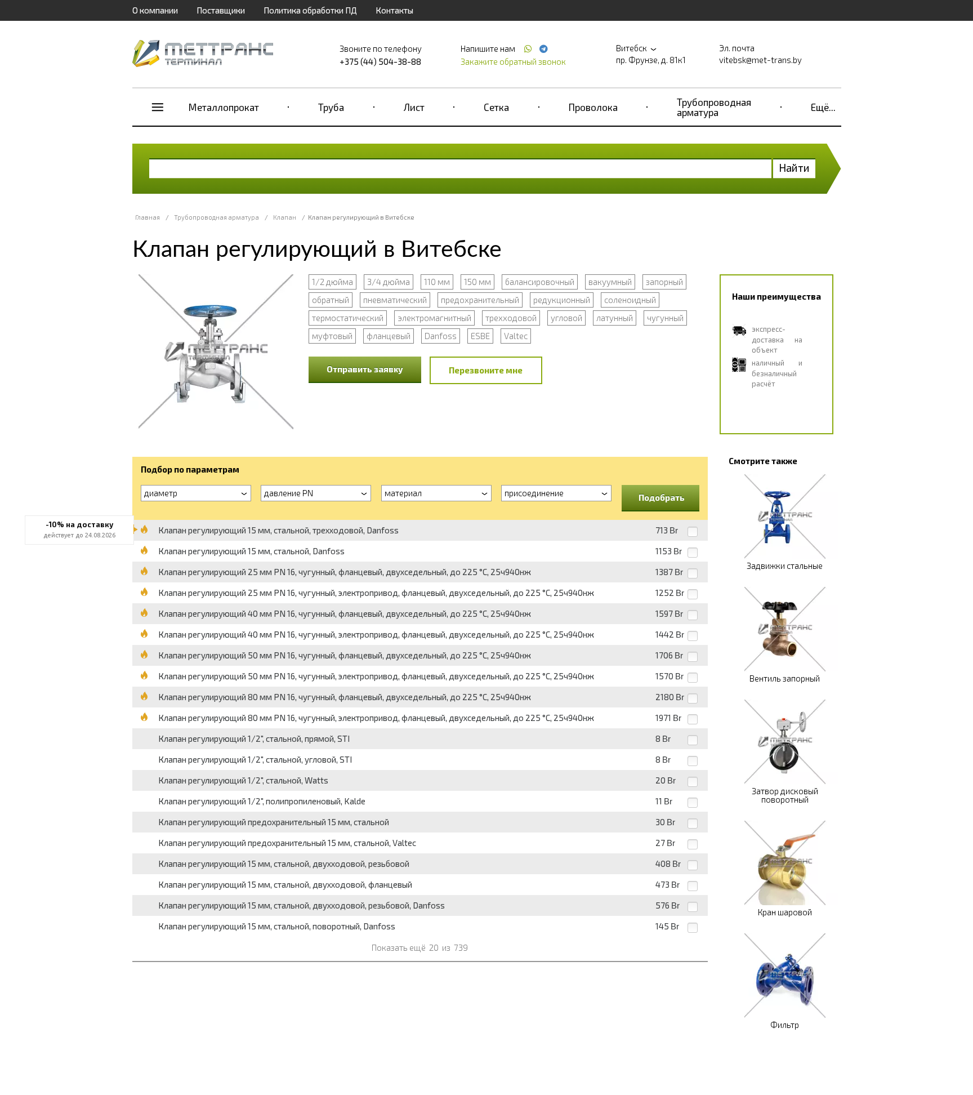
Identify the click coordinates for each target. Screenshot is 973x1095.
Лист (414, 107)
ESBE (480, 336)
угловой (566, 318)
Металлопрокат (224, 107)
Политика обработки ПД (310, 10)
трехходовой (511, 318)
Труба (331, 107)
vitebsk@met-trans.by (760, 60)
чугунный (665, 318)
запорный (664, 282)
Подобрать (662, 497)
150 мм (477, 282)
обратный (330, 300)
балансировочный (539, 282)
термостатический (347, 318)
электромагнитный (434, 318)
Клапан (284, 217)
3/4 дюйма (388, 282)
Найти (794, 167)
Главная (147, 217)
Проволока (593, 107)
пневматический (395, 300)
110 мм (437, 282)
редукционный (561, 300)
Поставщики (221, 10)
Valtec (516, 336)
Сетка (496, 107)
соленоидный (630, 300)
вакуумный (610, 282)
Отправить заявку (365, 369)
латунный (614, 318)
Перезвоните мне (486, 370)
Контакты (394, 10)
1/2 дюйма (332, 282)
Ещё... (823, 107)
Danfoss (441, 336)
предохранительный (480, 300)
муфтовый (332, 336)
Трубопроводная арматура (714, 107)
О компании (155, 10)
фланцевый (388, 336)
